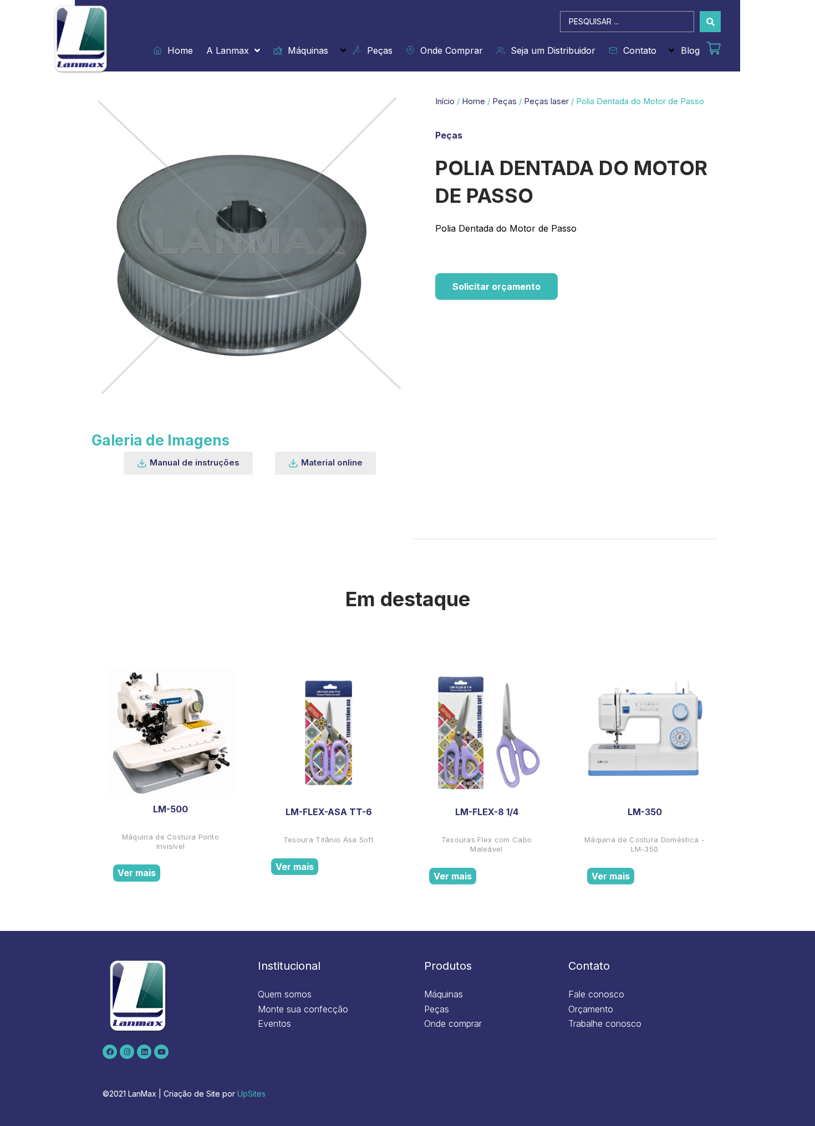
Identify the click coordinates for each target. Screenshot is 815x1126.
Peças (377, 50)
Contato (637, 50)
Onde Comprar (449, 50)
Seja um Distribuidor (550, 50)
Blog (690, 50)
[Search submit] (710, 21)
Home (177, 50)
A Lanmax (227, 50)
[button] (188, 463)
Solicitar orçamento (496, 286)
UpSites (251, 1093)
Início (445, 101)
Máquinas (305, 50)
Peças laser (546, 101)
